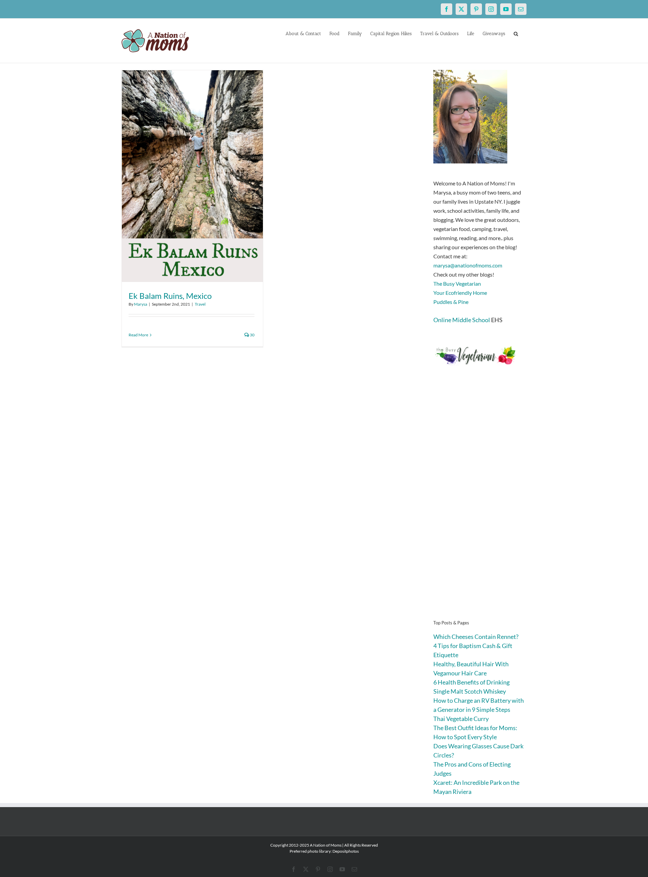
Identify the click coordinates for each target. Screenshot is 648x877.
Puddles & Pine (450, 302)
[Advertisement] (479, 503)
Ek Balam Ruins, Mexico (170, 296)
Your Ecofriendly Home (460, 292)
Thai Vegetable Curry (461, 718)
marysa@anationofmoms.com (467, 265)
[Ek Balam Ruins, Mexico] (192, 176)
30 (251, 334)
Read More (138, 334)
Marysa (140, 304)
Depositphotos (345, 851)
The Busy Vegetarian (457, 283)
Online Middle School (461, 320)
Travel (200, 304)
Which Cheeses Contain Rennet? (475, 636)
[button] (516, 33)
